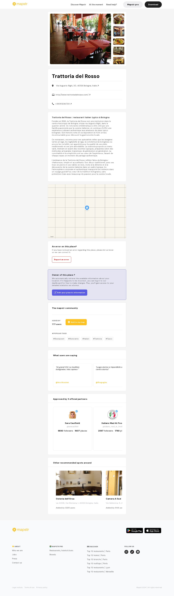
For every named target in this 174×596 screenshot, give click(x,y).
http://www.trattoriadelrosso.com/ (72, 94)
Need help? (111, 4)
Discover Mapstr (78, 4)
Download (153, 4)
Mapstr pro (133, 4)
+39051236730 (62, 104)
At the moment (96, 4)
